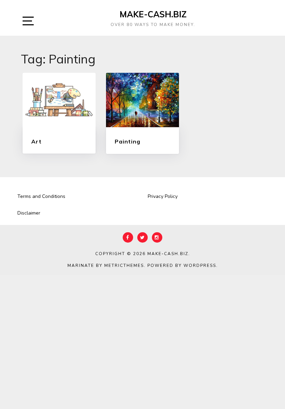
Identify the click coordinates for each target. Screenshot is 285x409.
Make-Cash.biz (153, 14)
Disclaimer (28, 213)
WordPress (200, 265)
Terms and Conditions (41, 196)
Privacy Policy (163, 196)
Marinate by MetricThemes (105, 265)
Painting (127, 141)
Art (36, 141)
